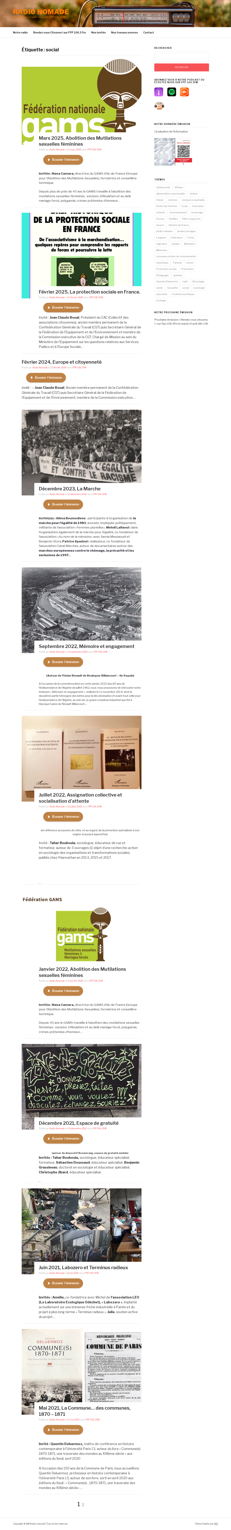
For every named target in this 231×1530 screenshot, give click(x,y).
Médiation (189, 243)
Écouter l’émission (65, 159)
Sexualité (172, 287)
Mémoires (161, 250)
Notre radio (20, 32)
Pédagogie (162, 275)
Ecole (185, 206)
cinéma (193, 193)
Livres (190, 237)
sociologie (199, 287)
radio (185, 281)
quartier (177, 275)
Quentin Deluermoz (167, 281)
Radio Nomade (57, 149)
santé (159, 287)
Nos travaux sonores (124, 32)
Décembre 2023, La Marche (70, 488)
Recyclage (198, 281)
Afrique (179, 187)
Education (198, 206)
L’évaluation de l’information (171, 131)
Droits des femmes (166, 206)
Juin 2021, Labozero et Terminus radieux (83, 1267)
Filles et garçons (191, 218)
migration (161, 243)
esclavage (197, 212)
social (185, 287)
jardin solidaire (164, 231)
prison (189, 262)
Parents (177, 262)
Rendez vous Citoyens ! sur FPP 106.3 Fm (59, 32)
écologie (161, 300)
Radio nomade (41, 12)
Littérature (177, 237)
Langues (161, 237)
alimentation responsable (170, 193)
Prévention (187, 269)
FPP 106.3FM (94, 149)
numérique (162, 262)
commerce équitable (193, 199)
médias (176, 243)
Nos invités (98, 32)
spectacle (161, 294)
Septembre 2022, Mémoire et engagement (86, 646)
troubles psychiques (183, 294)
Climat (159, 199)
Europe (160, 218)
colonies (172, 199)
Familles (173, 218)
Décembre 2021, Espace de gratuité (79, 1123)
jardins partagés (186, 231)
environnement (178, 212)
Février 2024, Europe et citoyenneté (62, 362)
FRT (216, 1523)
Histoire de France (179, 225)
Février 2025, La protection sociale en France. (89, 292)
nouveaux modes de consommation (176, 256)
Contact (148, 32)
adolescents (163, 187)
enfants (160, 212)
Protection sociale (166, 269)
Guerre (160, 225)
